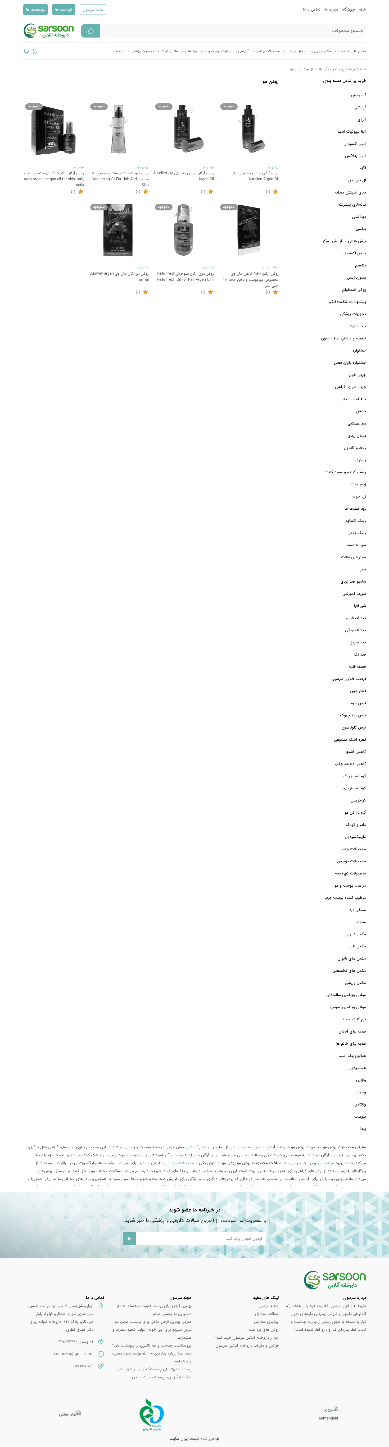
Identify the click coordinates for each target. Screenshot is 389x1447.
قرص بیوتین (356, 703)
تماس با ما (311, 9)
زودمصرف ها (35, 10)
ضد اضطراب (356, 618)
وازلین (361, 1080)
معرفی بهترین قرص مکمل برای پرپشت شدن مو (153, 1322)
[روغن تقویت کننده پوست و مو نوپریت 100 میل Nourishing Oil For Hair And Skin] (118, 129)
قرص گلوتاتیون (353, 727)
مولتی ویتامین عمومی (348, 1007)
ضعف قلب (357, 666)
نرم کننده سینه (354, 1019)
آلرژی (362, 119)
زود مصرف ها (355, 508)
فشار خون (358, 691)
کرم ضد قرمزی (354, 788)
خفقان (361, 411)
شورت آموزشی (354, 594)
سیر (363, 569)
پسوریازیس (356, 277)
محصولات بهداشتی (178, 1163)
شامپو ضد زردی (353, 581)
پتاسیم (360, 265)
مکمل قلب (357, 946)
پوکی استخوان (354, 290)
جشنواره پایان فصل (350, 363)
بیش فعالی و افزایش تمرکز (344, 241)
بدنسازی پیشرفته (352, 204)
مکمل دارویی (321, 51)
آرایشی (243, 51)
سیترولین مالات (353, 557)
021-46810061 (83, 1366)
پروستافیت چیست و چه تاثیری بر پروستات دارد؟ (151, 1345)
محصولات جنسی (267, 51)
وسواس (360, 1092)
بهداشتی (191, 51)
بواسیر (361, 229)
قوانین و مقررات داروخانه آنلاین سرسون (247, 1345)
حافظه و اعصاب (353, 399)
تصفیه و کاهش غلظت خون (343, 338)
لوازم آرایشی (196, 1147)
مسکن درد (357, 910)
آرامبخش (358, 95)
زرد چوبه (359, 496)
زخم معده (358, 484)
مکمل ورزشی (296, 51)
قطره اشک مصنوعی (350, 739)
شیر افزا (360, 606)
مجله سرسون (93, 10)
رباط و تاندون (355, 448)
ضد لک (360, 654)
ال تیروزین (357, 180)
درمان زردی (357, 435)
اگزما (362, 168)
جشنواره (359, 350)
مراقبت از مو (315, 69)
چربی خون (357, 375)
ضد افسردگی (355, 630)
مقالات (361, 922)
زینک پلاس (356, 533)
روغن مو (273, 166)
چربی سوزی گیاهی (350, 387)
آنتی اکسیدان (354, 144)
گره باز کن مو (355, 812)
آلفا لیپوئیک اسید (351, 131)
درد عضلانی (356, 423)
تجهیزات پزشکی (142, 51)
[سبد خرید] (26, 51)
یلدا (363, 1129)
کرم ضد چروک (354, 776)
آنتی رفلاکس (355, 156)
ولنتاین (360, 1104)
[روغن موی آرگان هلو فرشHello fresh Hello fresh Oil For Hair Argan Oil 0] (183, 230)
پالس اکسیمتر (354, 253)
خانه (362, 9)
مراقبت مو (325, 1163)
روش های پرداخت (264, 1329)
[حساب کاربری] (34, 51)
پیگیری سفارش (266, 1322)
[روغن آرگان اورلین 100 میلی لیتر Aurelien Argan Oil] (248, 129)
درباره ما (331, 9)
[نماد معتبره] (70, 1414)
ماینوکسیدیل (355, 837)
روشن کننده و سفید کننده (345, 472)
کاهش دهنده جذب (350, 764)
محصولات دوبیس (351, 861)
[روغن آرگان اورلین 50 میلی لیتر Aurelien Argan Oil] (183, 129)
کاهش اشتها (356, 752)
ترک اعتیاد (357, 326)
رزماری (360, 460)
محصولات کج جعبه (350, 873)
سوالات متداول (267, 1314)
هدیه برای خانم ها (351, 1043)
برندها (119, 51)
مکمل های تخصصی (352, 51)
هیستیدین (357, 1068)
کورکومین (358, 800)
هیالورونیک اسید (352, 1056)
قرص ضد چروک (353, 715)
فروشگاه (348, 9)
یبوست (360, 1116)
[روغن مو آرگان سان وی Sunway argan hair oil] (118, 230)
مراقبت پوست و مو (217, 51)
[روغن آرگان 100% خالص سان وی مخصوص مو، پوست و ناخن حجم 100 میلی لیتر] (248, 230)
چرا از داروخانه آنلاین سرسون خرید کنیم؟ (246, 1337)
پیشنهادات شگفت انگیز (347, 302)
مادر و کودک (169, 51)
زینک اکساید (355, 521)
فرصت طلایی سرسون (348, 679)
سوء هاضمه (356, 545)
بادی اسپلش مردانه (350, 192)
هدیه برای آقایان (352, 1031)
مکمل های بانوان (352, 958)
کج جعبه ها (64, 10)
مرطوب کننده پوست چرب (345, 898)
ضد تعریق (358, 642)
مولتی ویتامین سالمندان (346, 995)
